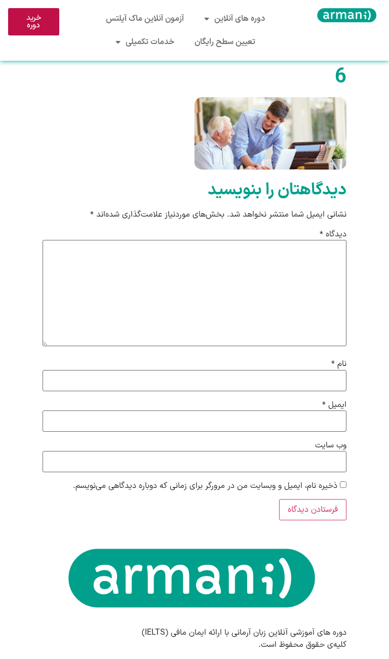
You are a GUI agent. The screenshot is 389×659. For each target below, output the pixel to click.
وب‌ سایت (330, 445)
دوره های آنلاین (239, 19)
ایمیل (334, 405)
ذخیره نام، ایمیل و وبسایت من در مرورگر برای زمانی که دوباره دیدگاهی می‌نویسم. (205, 486)
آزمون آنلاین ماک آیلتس (145, 19)
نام (338, 364)
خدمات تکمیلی (150, 42)
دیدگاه (333, 234)
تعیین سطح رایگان (224, 42)
